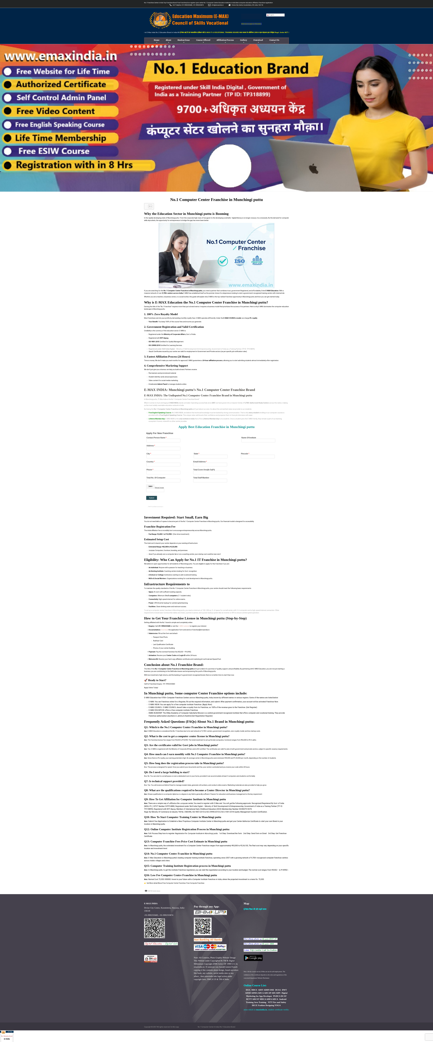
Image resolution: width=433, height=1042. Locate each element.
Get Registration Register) (202, 716)
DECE (255, 1005)
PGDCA (276, 996)
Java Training (260, 1002)
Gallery (243, 40)
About (168, 40)
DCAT (284, 996)
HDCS (254, 990)
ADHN (267, 990)
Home (156, 40)
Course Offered (203, 40)
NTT (270, 1002)
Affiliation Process (225, 40)
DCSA (278, 990)
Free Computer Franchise (195, 883)
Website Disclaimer (263, 978)
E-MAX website (183, 626)
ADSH (248, 993)
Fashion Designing (266, 1005)
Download (258, 40)
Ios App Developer (264, 996)
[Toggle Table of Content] (149, 206)
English (271, 15)
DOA (248, 990)
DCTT (249, 999)
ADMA (254, 993)
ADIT (260, 990)
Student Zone (183, 40)
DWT (284, 990)
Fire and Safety (279, 1002)
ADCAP (267, 993)
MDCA (263, 999)
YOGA (278, 1005)
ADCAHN (276, 993)
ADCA (261, 993)
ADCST (255, 999)
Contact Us (274, 40)
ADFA (269, 999)
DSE (272, 990)
